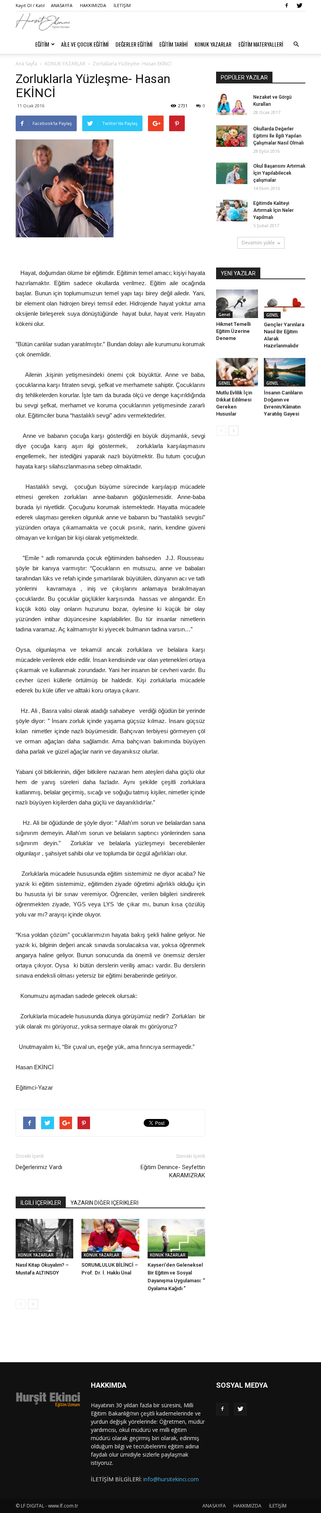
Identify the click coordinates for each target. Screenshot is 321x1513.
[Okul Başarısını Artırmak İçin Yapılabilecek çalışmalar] (231, 173)
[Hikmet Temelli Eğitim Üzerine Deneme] (237, 303)
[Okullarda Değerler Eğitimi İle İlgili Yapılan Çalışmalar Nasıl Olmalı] (231, 136)
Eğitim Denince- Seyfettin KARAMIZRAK (173, 1171)
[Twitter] (299, 5)
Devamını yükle (258, 242)
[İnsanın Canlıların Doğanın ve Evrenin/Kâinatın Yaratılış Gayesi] (285, 372)
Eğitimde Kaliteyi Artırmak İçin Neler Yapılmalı (273, 210)
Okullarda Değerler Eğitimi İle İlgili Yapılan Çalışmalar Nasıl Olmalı (278, 136)
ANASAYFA (61, 5)
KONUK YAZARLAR (213, 44)
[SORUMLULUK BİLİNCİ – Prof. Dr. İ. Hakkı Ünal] (110, 1238)
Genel (224, 314)
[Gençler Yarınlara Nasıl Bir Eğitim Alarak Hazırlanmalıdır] (285, 303)
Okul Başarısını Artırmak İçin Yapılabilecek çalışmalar (279, 173)
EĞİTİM (42, 44)
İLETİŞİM (122, 5)
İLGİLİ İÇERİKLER (40, 1203)
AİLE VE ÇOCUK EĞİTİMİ (84, 44)
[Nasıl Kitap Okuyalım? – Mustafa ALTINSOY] (44, 1238)
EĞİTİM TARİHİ (173, 44)
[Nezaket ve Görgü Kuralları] (231, 104)
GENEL (272, 315)
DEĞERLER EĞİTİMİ (133, 44)
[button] (296, 44)
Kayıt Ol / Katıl (30, 5)
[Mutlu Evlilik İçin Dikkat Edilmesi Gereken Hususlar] (237, 372)
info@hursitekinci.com (171, 1479)
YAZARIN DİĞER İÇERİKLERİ (104, 1203)
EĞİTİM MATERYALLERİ (260, 44)
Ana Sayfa (26, 63)
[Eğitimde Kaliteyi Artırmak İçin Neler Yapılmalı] (231, 210)
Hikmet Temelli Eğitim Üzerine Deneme (233, 331)
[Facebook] (286, 5)
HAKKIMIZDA (93, 5)
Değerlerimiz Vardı (39, 1167)
